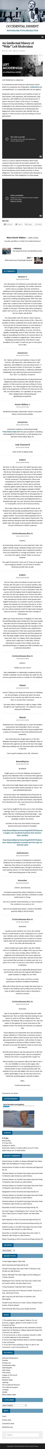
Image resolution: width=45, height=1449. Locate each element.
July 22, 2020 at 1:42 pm (22, 720)
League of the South (9, 1375)
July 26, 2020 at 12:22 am (22, 578)
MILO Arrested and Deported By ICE (25, 1191)
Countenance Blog (8, 1365)
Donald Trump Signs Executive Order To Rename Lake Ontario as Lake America (22, 1174)
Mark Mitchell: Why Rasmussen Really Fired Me (19, 1309)
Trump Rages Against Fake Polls (13, 1261)
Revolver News (7, 1380)
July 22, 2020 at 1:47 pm (22, 536)
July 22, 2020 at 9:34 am (22, 425)
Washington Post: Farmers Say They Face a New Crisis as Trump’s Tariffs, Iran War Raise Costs (22, 1213)
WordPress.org (7, 1427)
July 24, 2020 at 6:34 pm (22, 883)
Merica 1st (6, 1377)
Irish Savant (6, 1372)
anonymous (22, 352)
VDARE (4, 1392)
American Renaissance (10, 1358)
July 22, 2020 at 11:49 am (22, 462)
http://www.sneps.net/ (11, 432)
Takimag (5, 1382)
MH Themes (34, 1446)
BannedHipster (22, 761)
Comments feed (8, 1423)
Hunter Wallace (20, 51)
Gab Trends (6, 1370)
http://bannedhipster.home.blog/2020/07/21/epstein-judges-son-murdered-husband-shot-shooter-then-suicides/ (22, 833)
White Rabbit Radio (9, 1394)
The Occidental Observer (11, 1385)
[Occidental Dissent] (22, 21)
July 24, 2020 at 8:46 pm (22, 922)
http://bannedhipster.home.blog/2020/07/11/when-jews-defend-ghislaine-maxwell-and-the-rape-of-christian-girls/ (23, 842)
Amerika (5, 1360)
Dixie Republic (7, 1367)
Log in (4, 1416)
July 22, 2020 (8, 51)
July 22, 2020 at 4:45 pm (22, 856)
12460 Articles (33, 238)
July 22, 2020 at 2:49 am (22, 279)
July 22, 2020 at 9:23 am (22, 355)
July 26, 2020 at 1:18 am (22, 659)
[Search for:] (22, 1435)
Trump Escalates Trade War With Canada (17, 1287)
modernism (34, 87)
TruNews (5, 1389)
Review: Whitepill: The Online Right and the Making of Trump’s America (22, 1162)
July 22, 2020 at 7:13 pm (22, 764)
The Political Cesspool (10, 1387)
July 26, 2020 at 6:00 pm (22, 1004)
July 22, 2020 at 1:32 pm (22, 688)
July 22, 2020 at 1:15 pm (22, 407)
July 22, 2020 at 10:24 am (22, 447)
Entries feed (6, 1420)
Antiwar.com (6, 1363)
